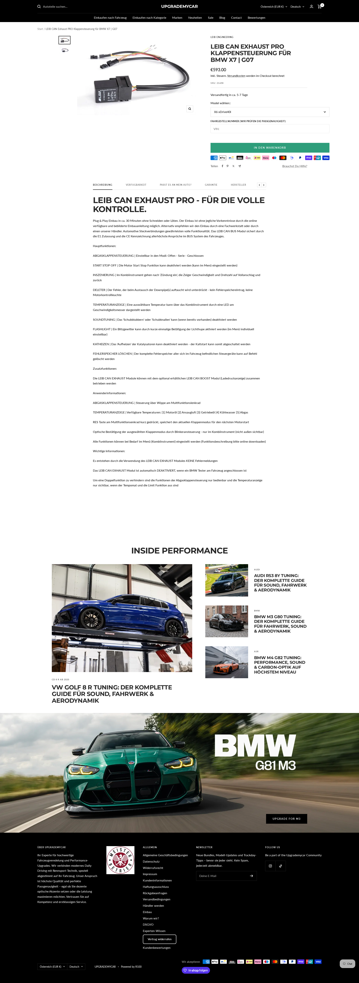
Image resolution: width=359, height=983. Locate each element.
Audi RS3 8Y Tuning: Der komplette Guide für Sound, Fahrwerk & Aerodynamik (280, 583)
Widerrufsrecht (153, 867)
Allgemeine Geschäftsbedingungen (165, 855)
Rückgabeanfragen (155, 893)
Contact (236, 17)
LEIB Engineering (222, 37)
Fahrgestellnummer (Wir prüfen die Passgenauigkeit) (248, 121)
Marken (177, 17)
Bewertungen (256, 17)
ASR (256, 651)
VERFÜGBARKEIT (136, 185)
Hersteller (238, 185)
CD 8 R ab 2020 (60, 679)
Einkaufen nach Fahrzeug (110, 17)
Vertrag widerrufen (159, 939)
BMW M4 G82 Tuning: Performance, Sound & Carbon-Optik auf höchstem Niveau (279, 665)
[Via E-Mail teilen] (239, 166)
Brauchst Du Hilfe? (294, 166)
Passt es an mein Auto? (175, 185)
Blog (222, 17)
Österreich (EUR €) (272, 6)
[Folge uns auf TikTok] (280, 866)
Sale (210, 17)
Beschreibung (102, 185)
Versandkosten (236, 75)
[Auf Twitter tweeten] (233, 166)
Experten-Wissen (154, 931)
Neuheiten (195, 17)
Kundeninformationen (157, 880)
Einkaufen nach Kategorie (149, 17)
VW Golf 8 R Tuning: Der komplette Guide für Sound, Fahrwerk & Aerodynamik (112, 694)
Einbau (147, 912)
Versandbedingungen (156, 899)
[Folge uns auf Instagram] (270, 866)
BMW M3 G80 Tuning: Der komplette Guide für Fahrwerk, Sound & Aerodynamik (280, 624)
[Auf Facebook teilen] (222, 166)
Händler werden (153, 905)
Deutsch (296, 6)
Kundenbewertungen (157, 947)
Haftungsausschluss (156, 886)
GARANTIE (211, 185)
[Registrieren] (251, 876)
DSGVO (148, 924)
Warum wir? (151, 918)
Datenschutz (151, 861)
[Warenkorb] (320, 6)
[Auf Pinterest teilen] (227, 166)
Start (40, 28)
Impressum (150, 874)
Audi (257, 569)
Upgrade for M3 (287, 818)
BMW (257, 610)
